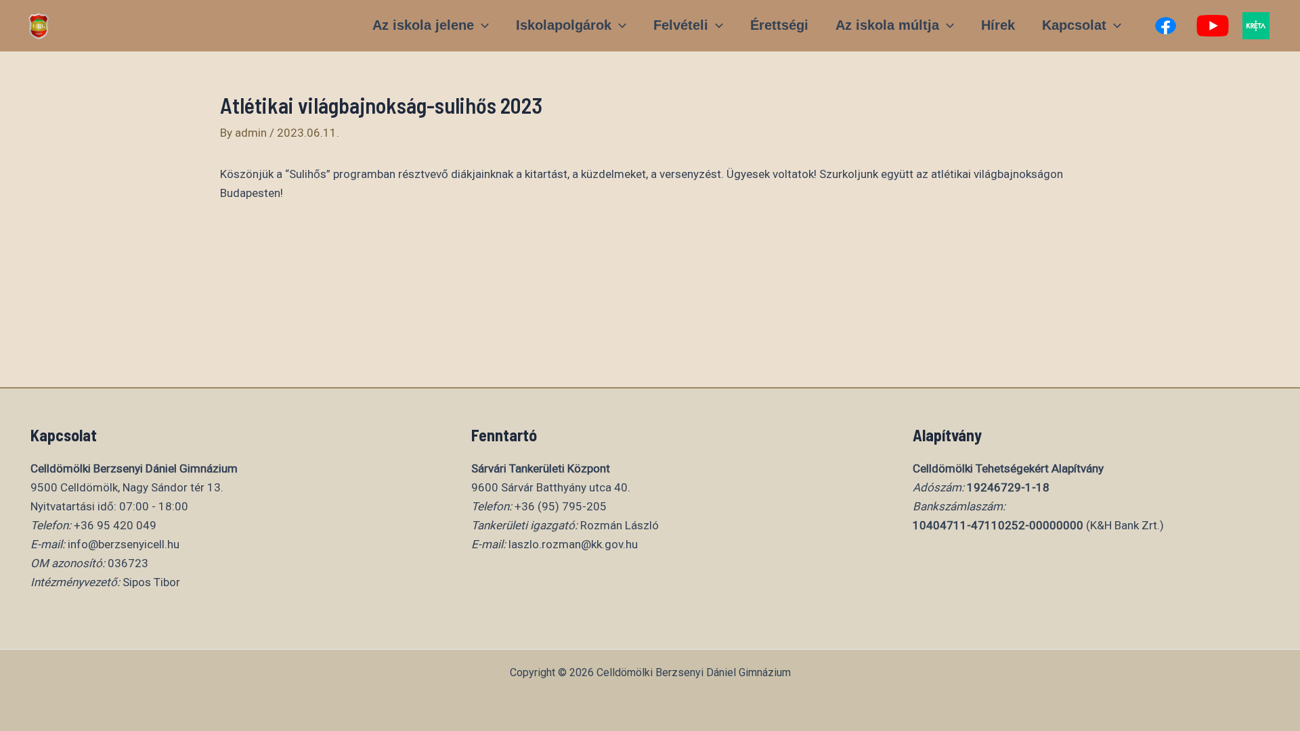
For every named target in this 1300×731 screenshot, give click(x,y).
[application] (481, 25)
